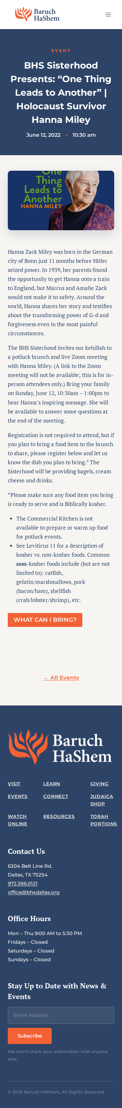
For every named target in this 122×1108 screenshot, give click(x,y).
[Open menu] (108, 14)
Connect (55, 796)
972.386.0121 (23, 883)
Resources (59, 816)
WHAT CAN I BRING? (45, 619)
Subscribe (30, 1036)
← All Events (61, 677)
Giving (99, 784)
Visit (14, 784)
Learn (51, 784)
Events (18, 796)
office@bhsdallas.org (34, 892)
